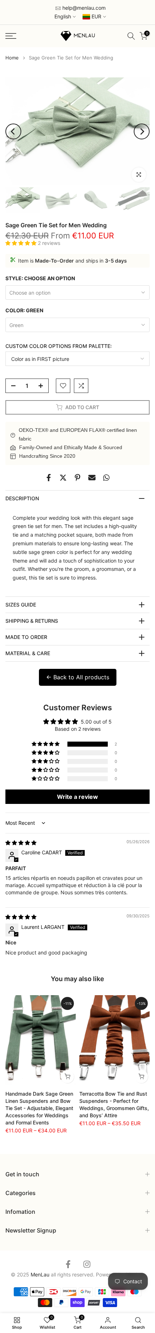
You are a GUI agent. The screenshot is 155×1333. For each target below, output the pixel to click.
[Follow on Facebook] (68, 1264)
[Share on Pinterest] (77, 477)
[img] (20, 843)
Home (12, 57)
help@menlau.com (83, 8)
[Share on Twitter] (63, 477)
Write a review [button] (77, 796)
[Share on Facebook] (48, 477)
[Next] (142, 131)
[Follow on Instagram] (87, 1264)
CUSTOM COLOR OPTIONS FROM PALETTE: (58, 346)
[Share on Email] (92, 477)
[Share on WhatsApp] (106, 477)
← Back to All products (77, 677)
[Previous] (13, 131)
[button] (21, 243)
